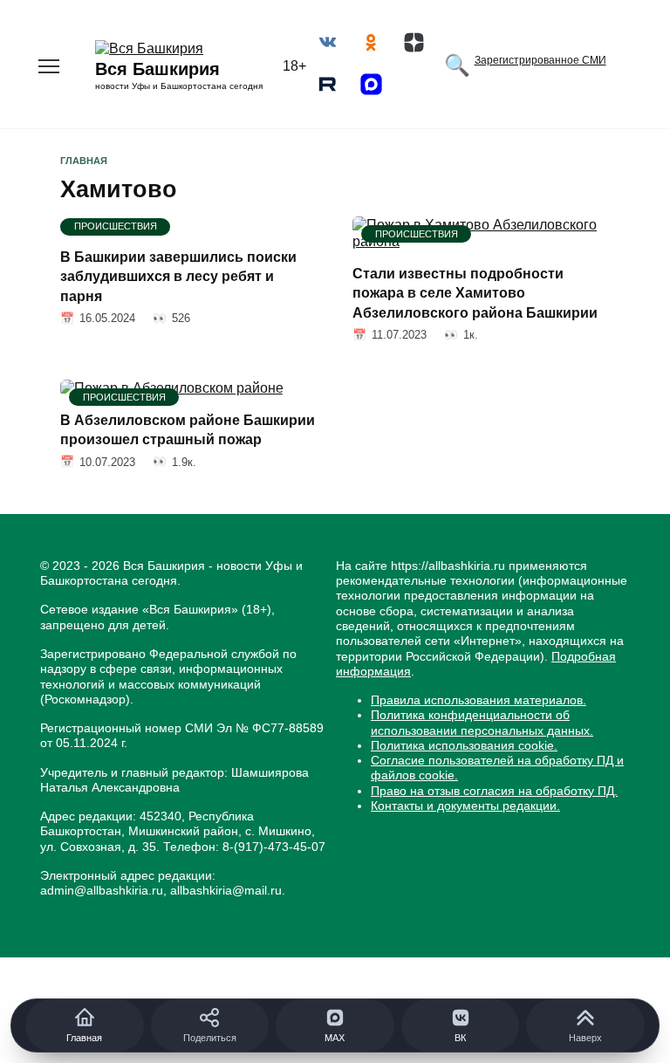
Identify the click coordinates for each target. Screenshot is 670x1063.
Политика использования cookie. (464, 745)
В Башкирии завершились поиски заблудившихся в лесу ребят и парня (178, 276)
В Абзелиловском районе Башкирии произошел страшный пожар (187, 429)
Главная (83, 160)
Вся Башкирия (157, 69)
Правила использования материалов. (478, 700)
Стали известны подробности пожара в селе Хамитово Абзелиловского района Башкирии (475, 293)
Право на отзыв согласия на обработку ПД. (494, 791)
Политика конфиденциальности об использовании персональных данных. (482, 722)
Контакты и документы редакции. (465, 806)
